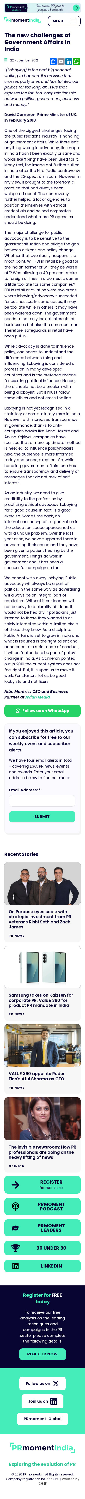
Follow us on (38, 1383)
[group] (42, 8)
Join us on (38, 1401)
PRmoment (42, 1418)
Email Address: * (25, 790)
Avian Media (37, 697)
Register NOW (42, 1354)
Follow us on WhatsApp (45, 710)
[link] (42, 8)
